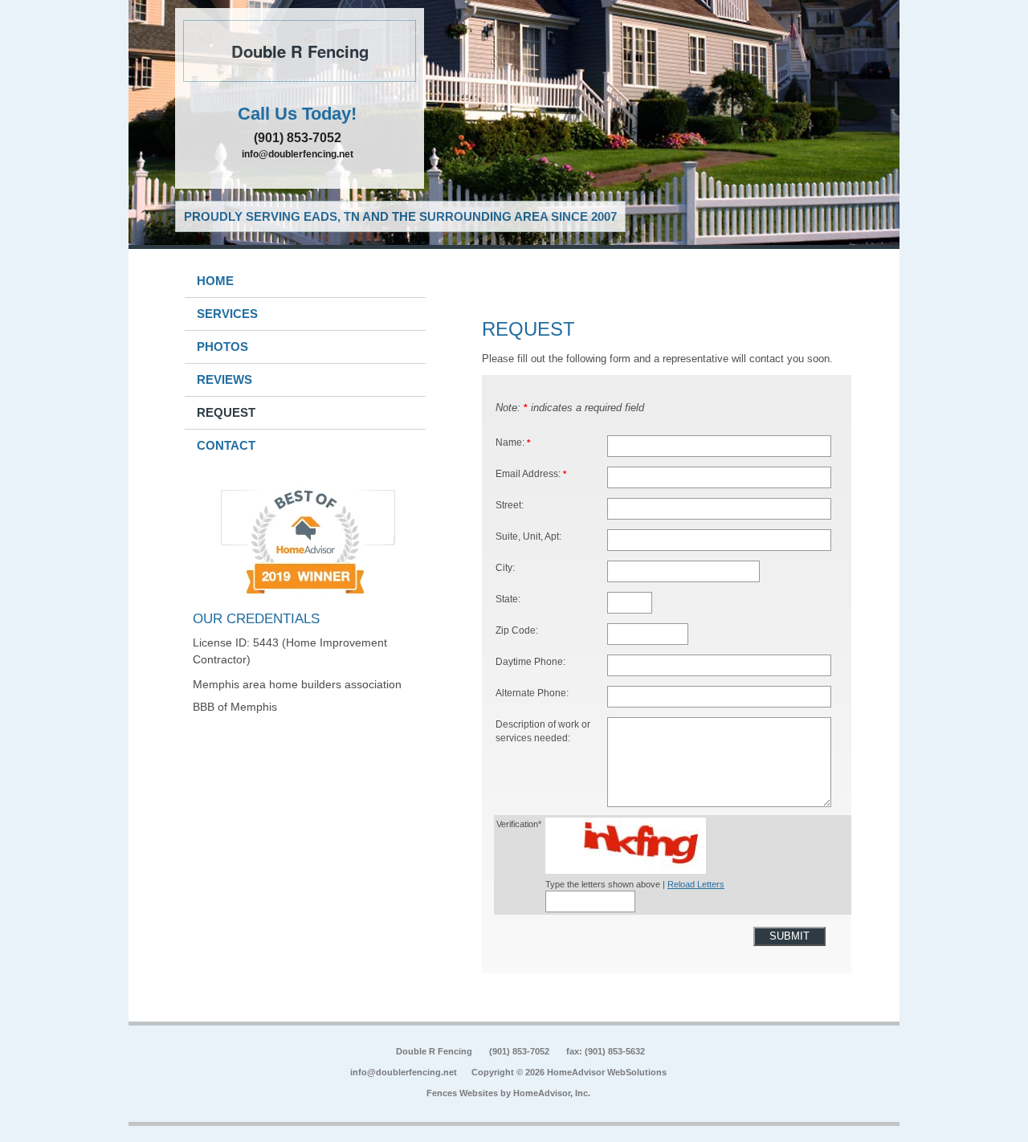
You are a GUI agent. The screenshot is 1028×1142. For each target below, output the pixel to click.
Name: (513, 442)
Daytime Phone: (530, 661)
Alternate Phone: (532, 692)
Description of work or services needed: (543, 731)
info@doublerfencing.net (297, 154)
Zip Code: (517, 630)
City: (505, 567)
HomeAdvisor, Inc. (551, 1093)
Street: (510, 505)
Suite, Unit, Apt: (528, 536)
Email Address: (531, 473)
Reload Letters (695, 884)
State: (508, 598)
